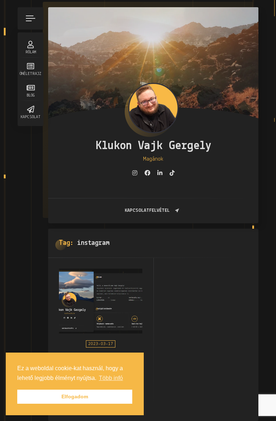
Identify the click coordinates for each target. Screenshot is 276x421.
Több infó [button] (111, 378)
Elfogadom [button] (74, 396)
